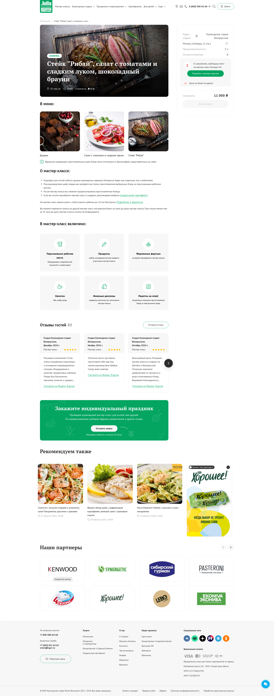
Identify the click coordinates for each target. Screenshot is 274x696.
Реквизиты (124, 660)
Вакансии (123, 664)
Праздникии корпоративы (89, 642)
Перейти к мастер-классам (205, 73)
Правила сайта (148, 690)
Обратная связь (57, 658)
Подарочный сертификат (94, 653)
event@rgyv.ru (47, 647)
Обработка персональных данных (219, 690)
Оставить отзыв (155, 324)
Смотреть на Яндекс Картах (59, 386)
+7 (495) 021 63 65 (49, 645)
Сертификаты (135, 6)
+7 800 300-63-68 (49, 634)
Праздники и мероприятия (110, 6)
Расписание (45, 21)
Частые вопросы (126, 650)
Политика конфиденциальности (185, 690)
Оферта (163, 690)
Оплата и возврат (130, 690)
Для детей (149, 6)
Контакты (123, 646)
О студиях (123, 636)
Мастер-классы (62, 6)
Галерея (122, 655)
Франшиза (146, 655)
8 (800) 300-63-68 (198, 6)
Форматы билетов (127, 641)
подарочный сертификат (134, 195)
